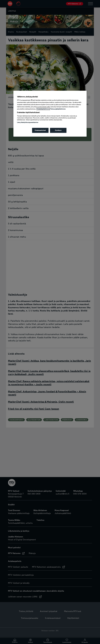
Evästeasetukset (40, 130)
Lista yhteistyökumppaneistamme (27, 122)
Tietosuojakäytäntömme (57, 109)
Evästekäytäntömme (43, 109)
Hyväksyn (58, 130)
